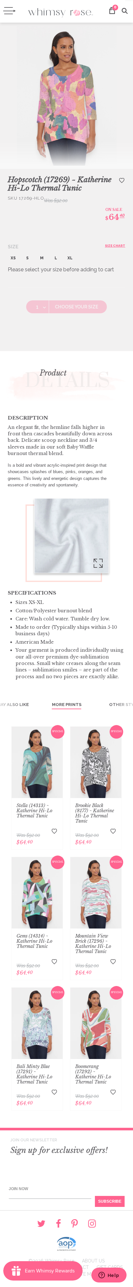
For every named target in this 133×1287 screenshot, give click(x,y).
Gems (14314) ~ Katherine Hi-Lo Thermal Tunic (34, 941)
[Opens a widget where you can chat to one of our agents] (109, 1276)
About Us (93, 1260)
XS (13, 258)
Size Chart (115, 245)
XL (70, 258)
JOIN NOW (18, 1189)
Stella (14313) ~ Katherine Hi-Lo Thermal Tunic (34, 811)
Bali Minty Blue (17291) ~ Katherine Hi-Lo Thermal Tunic (34, 1074)
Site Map (87, 1274)
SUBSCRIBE (109, 1201)
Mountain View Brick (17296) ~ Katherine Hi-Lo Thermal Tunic (93, 943)
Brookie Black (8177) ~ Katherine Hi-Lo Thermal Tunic (94, 813)
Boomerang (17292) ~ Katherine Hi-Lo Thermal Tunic (93, 1074)
